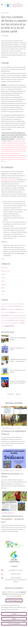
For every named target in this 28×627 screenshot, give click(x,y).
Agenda (3, 291)
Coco (24, 304)
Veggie (2, 326)
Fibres (14, 309)
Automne (7, 304)
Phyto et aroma (5, 271)
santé (5, 322)
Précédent (11, 394)
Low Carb (22, 312)
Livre (2, 294)
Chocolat (20, 304)
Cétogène (11, 306)
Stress (3, 13)
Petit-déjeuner (15, 318)
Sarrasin (9, 323)
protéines (11, 320)
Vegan (22, 323)
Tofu (19, 322)
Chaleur (16, 304)
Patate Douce (8, 318)
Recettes (3, 274)
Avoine (12, 304)
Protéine (6, 320)
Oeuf (2, 318)
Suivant (18, 394)
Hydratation (6, 312)
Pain (5, 318)
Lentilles (18, 312)
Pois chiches (22, 318)
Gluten (18, 309)
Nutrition (3, 284)
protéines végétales (20, 320)
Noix (25, 315)
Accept (14, 614)
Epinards (8, 309)
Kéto (16, 312)
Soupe (12, 323)
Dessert (17, 306)
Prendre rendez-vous (14, 600)
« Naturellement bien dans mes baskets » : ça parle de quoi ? (12, 519)
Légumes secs (12, 315)
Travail (7, 13)
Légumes (5, 315)
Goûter (22, 309)
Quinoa (2, 323)
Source (3, 259)
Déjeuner (22, 306)
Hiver (2, 312)
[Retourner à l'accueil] (14, 4)
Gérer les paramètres (14, 623)
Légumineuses (20, 315)
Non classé (4, 267)
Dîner (3, 309)
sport (16, 323)
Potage (2, 320)
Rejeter (14, 619)
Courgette (7, 306)
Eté (11, 309)
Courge (3, 306)
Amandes (3, 304)
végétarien (9, 325)
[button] (2, 4)
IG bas (11, 312)
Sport (2, 288)
